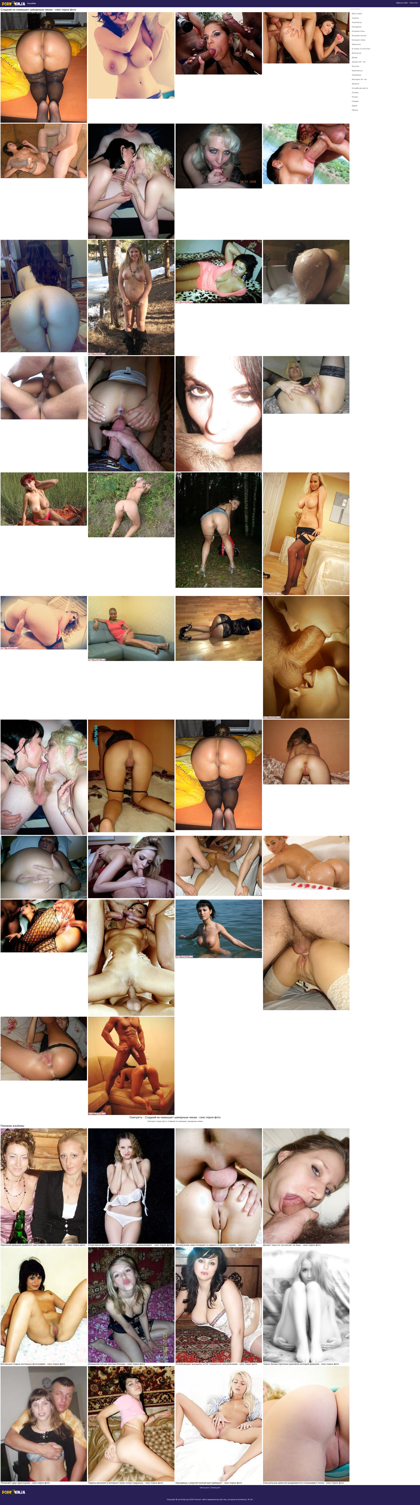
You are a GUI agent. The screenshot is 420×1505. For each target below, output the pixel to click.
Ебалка (355, 110)
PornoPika (31, 3)
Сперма (355, 101)
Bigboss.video (402, 3)
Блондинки (356, 27)
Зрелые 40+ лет (359, 62)
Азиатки (355, 18)
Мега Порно (357, 13)
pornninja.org (183, 1499)
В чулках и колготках (361, 49)
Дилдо (354, 57)
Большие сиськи (359, 35)
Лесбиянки (356, 75)
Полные (355, 92)
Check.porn (215, 1487)
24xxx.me (414, 3)
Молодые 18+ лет (359, 79)
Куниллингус (357, 70)
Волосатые (356, 53)
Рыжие (355, 97)
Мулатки (355, 84)
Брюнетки (356, 44)
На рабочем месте (360, 88)
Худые (354, 106)
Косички (355, 66)
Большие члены (358, 40)
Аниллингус (357, 22)
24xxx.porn (204, 1487)
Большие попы (358, 31)
